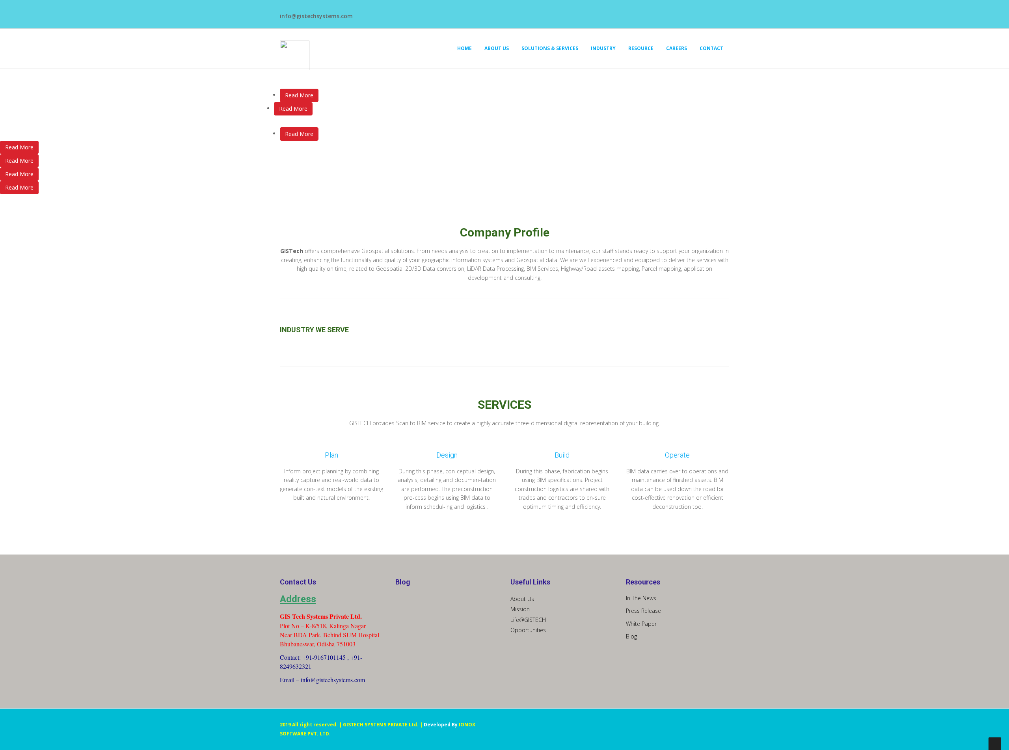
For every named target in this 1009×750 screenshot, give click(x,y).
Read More (299, 95)
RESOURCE (640, 48)
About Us (522, 599)
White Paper (641, 623)
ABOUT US (496, 48)
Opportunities (528, 630)
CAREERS (676, 48)
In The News (641, 598)
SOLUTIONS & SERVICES (549, 48)
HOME (464, 48)
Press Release (643, 610)
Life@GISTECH (528, 619)
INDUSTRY (603, 48)
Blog (631, 636)
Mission (520, 609)
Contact (711, 48)
